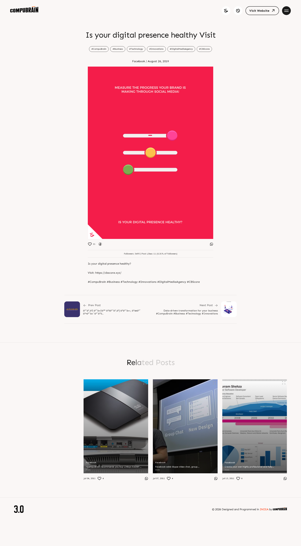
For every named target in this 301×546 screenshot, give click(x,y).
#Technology (136, 49)
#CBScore (204, 49)
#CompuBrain (98, 49)
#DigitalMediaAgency (181, 49)
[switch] (238, 10)
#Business (118, 49)
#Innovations (156, 49)
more (18, 477)
